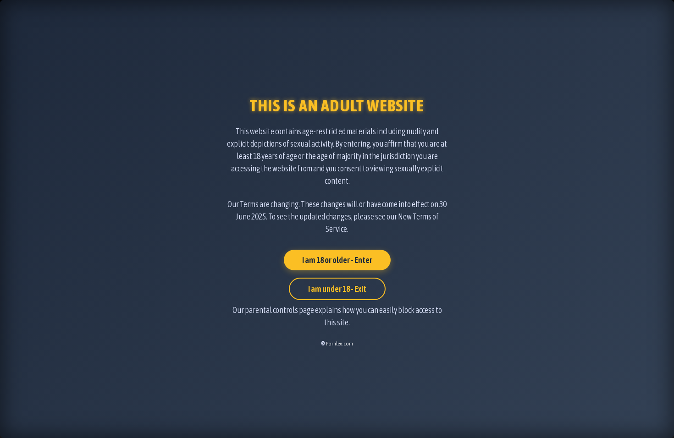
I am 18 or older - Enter (337, 260)
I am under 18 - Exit (337, 289)
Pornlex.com (339, 343)
